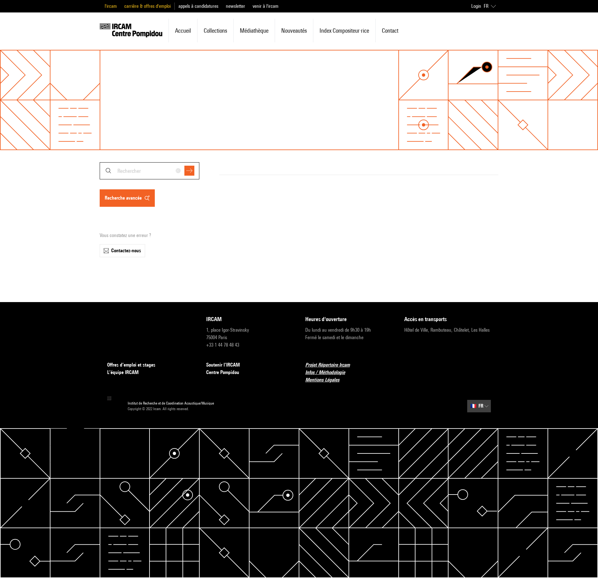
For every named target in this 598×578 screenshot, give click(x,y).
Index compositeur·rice (344, 30)
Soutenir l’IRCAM (223, 365)
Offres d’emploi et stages (131, 365)
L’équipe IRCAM (123, 372)
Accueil (183, 30)
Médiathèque (254, 30)
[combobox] (149, 170)
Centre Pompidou (222, 372)
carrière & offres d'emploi (147, 6)
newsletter (235, 6)
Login (476, 6)
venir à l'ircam (265, 6)
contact (390, 30)
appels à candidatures (198, 6)
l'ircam (111, 6)
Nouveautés (294, 30)
